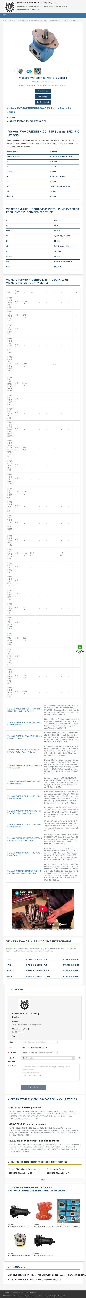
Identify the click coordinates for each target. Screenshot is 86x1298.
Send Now (33, 1087)
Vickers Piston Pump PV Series (27, 20)
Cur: (8, 267)
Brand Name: (12, 152)
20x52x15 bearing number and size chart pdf (34, 1140)
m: (8, 176)
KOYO (46, 971)
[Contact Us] (80, 649)
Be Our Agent (43, 102)
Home (5, 20)
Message (12, 1065)
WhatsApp (43, 97)
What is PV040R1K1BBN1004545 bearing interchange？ (43, 85)
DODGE (47, 977)
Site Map (24, 1293)
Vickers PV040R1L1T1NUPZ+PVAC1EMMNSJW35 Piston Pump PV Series (24, 710)
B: (8, 181)
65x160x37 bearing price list (25, 1107)
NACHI (10, 977)
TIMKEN (10, 971)
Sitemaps (32, 1293)
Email (11, 1042)
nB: (8, 186)
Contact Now (43, 91)
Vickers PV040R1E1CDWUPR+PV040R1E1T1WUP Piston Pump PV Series (24, 751)
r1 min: (10, 171)
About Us (6, 1293)
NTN (9, 965)
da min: (10, 196)
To (10, 1047)
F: (7, 166)
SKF (45, 959)
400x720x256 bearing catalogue (27, 1124)
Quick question (11, 1059)
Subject (12, 1053)
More (43, 1180)
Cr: (7, 262)
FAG (45, 965)
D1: (8, 191)
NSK (9, 959)
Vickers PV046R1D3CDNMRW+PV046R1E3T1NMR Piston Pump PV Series (24, 872)
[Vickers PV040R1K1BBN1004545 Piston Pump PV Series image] (43, 45)
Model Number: (13, 157)
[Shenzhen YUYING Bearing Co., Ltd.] (9, 6)
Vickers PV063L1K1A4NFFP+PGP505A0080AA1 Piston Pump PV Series (24, 839)
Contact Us (16, 1293)
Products (12, 20)
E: (7, 162)
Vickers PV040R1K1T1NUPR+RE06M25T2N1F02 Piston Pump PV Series (24, 812)
